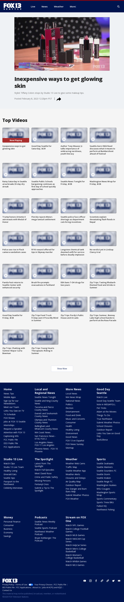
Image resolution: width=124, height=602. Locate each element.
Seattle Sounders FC (106, 470)
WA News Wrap (73, 397)
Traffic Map (71, 467)
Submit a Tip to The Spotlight (44, 489)
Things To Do (103, 415)
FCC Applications (12, 446)
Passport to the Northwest (11, 483)
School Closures (104, 426)
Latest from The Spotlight (43, 465)
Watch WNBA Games (76, 561)
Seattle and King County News (46, 402)
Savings (7, 536)
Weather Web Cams (75, 463)
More (73, 6)
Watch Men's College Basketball (76, 550)
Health (69, 426)
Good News (71, 436)
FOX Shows (9, 418)
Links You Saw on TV (14, 410)
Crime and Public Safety (46, 477)
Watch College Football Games (77, 530)
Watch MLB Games (75, 535)
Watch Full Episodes (44, 469)
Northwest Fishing (105, 509)
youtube (84, 580)
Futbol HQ (102, 506)
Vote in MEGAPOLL (106, 404)
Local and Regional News (45, 391)
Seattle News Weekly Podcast (45, 523)
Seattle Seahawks (105, 463)
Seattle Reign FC (105, 481)
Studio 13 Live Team (14, 467)
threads (107, 580)
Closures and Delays (76, 477)
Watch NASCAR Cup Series (75, 540)
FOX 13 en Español (75, 440)
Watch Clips (9, 463)
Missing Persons (43, 480)
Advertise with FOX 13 (14, 432)
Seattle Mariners (105, 467)
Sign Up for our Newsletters (11, 402)
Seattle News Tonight (45, 397)
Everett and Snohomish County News (46, 415)
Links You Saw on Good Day (108, 434)
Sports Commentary (106, 498)
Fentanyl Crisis (42, 484)
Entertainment (73, 411)
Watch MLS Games (75, 565)
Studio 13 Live (13, 459)
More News (73, 389)
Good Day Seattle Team (108, 400)
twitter (113, 580)
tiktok (102, 580)
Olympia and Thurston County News (45, 421)
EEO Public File (11, 443)
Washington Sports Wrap (106, 494)
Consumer (71, 422)
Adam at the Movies (106, 411)
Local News (71, 393)
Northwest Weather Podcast (44, 533)
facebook (96, 580)
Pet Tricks (101, 408)
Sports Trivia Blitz (105, 502)
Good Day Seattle (103, 391)
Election (69, 408)
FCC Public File (11, 439)
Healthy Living (72, 429)
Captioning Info (11, 436)
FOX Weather (72, 498)
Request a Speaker (13, 428)
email (119, 580)
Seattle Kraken (104, 477)
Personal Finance (12, 521)
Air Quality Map (73, 481)
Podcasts (41, 517)
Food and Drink (73, 415)
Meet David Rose (43, 473)
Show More (62, 369)
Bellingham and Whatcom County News (46, 427)
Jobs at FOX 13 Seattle (15, 421)
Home (8, 389)
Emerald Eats (10, 474)
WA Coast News (43, 432)
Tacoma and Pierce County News (44, 408)
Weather (71, 459)
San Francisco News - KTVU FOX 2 (45, 437)
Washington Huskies (106, 485)
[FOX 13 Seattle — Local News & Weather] (14, 6)
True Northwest (104, 418)
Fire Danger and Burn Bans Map (76, 490)
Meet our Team (11, 407)
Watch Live (102, 397)
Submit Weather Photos (108, 422)
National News (73, 400)
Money (8, 517)
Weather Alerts (73, 474)
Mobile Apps (10, 397)
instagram (90, 580)
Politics (69, 404)
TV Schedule (10, 414)
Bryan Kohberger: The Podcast (45, 539)
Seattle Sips (9, 477)
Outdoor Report (104, 429)
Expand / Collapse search (118, 6)
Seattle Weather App (76, 470)
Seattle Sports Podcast (46, 528)
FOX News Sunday (75, 444)
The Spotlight (44, 459)
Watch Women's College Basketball (75, 556)
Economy (8, 532)
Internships (9, 425)
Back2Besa (102, 439)
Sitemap (70, 447)
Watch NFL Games (75, 525)
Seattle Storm (103, 474)
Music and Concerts (75, 418)
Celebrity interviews (13, 487)
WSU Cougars (103, 488)
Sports (101, 459)
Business (8, 528)
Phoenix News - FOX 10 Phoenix (46, 450)
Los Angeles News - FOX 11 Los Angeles (44, 443)
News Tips (9, 393)
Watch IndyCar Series (76, 545)
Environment (72, 433)
